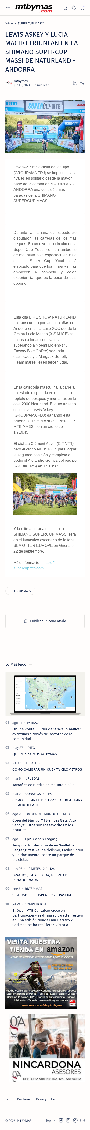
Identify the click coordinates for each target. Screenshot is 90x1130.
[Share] (82, 82)
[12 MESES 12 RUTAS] (41, 868)
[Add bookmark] (75, 82)
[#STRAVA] (33, 723)
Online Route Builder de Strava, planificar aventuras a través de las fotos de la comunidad (46, 734)
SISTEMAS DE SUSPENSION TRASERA (41, 895)
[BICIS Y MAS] (33, 889)
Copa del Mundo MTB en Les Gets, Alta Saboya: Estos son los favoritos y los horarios (44, 825)
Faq (53, 1099)
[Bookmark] (82, 8)
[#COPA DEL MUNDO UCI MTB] (48, 814)
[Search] (64, 8)
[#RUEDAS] (32, 778)
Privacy (41, 1099)
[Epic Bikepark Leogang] (41, 839)
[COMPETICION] (35, 904)
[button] (61, 1120)
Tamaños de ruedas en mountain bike (43, 785)
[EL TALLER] (33, 763)
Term (8, 1099)
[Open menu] (7, 8)
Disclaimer (24, 1099)
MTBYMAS (24, 1120)
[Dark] (73, 8)
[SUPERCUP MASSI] (20, 591)
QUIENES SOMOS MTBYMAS (34, 754)
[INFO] (31, 748)
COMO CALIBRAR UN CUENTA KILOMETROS (47, 769)
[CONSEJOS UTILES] (38, 794)
